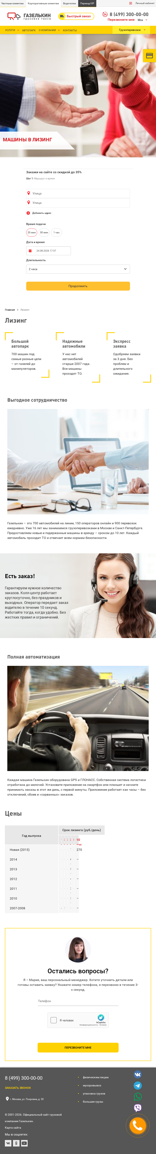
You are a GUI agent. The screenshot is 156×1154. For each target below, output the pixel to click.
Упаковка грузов (94, 1093)
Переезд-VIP (87, 3)
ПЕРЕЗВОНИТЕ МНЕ (78, 1047)
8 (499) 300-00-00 (129, 14)
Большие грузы (93, 1101)
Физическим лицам (95, 1077)
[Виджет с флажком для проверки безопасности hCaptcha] (78, 1020)
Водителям (69, 3)
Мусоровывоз (92, 1085)
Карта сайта (13, 1127)
